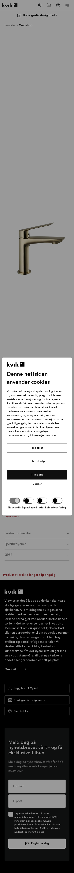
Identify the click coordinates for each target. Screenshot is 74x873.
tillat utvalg (37, 461)
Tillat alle (37, 474)
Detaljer (37, 484)
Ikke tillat (37, 448)
